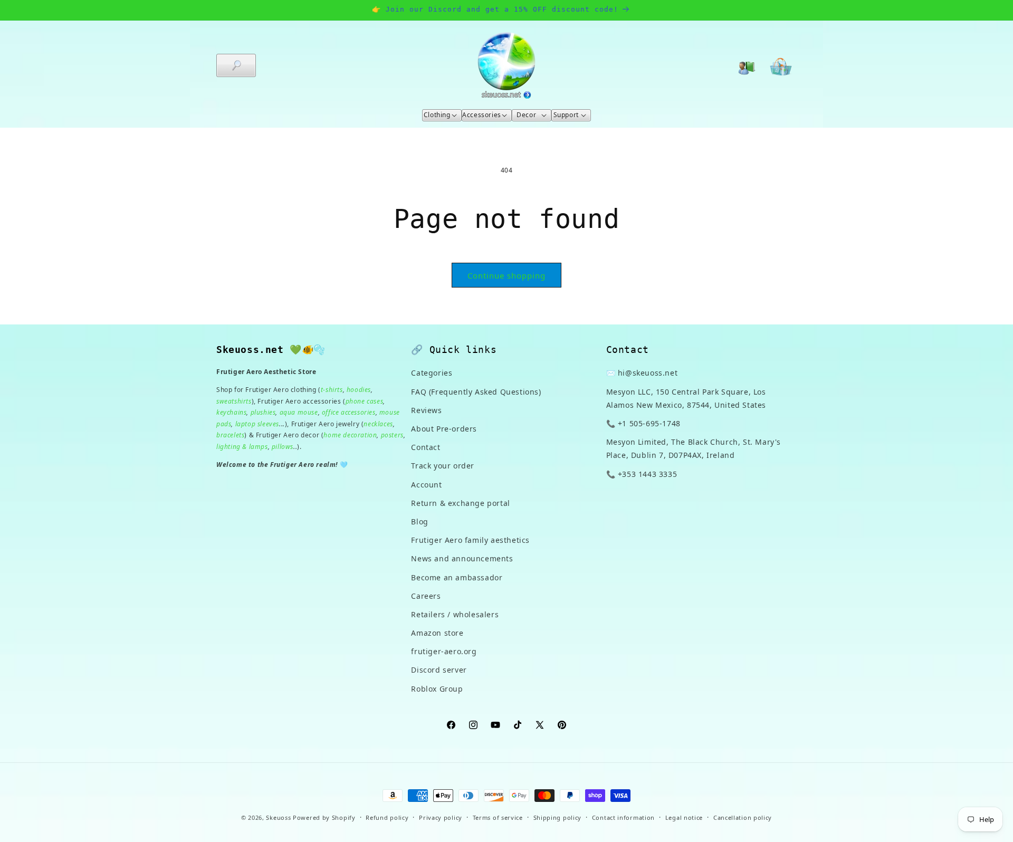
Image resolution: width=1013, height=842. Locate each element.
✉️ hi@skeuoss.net (642, 373)
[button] (236, 65)
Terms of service (498, 817)
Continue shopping (506, 275)
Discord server (438, 670)
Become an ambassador (456, 577)
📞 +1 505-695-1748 (643, 423)
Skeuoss (278, 817)
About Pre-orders (444, 429)
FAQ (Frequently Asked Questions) (476, 392)
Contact (425, 447)
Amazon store (437, 633)
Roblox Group (437, 689)
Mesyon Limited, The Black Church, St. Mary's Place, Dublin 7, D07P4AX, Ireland (693, 448)
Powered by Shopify (324, 817)
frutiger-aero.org (443, 651)
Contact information (623, 817)
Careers (426, 596)
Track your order (442, 466)
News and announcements (462, 558)
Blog (419, 521)
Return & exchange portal (460, 503)
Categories (431, 373)
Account (426, 485)
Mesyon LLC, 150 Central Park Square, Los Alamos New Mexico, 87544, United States (686, 398)
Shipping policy (557, 817)
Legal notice (684, 817)
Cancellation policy (742, 817)
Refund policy (387, 817)
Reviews (426, 410)
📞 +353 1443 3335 (641, 474)
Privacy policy (440, 817)
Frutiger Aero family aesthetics (470, 540)
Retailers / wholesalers (455, 614)
